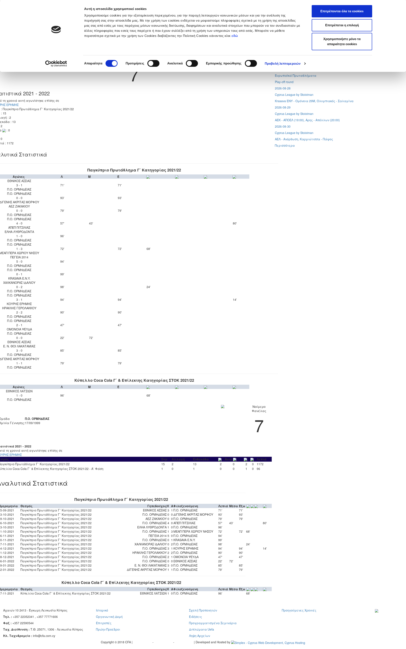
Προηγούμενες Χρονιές (299, 610)
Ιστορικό (102, 610)
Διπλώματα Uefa (201, 629)
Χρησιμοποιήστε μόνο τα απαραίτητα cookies (342, 41)
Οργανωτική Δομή (109, 616)
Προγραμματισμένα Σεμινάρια (213, 623)
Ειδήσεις (195, 616)
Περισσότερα (285, 145)
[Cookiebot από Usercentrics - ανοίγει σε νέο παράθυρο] (56, 63)
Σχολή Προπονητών (203, 610)
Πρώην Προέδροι (108, 629)
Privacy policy (142, 642)
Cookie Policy (184, 642)
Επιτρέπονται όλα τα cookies (341, 11)
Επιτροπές (103, 623)
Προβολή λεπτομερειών (282, 63)
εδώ (235, 36)
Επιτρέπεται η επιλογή (342, 25)
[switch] (153, 63)
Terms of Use (163, 642)
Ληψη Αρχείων (199, 636)
